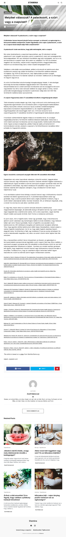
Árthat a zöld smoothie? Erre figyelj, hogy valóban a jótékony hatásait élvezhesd (17, 497)
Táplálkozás (8, 12)
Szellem (37, 492)
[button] (5, 2)
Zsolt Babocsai (33, 394)
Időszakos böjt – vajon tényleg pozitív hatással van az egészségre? (47, 497)
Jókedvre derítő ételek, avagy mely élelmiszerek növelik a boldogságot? (16, 453)
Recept (37, 447)
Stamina (33, 2)
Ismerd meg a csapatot (23, 530)
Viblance (41, 533)
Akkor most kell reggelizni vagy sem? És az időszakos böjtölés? (48, 452)
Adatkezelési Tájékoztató (41, 530)
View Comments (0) (33, 411)
